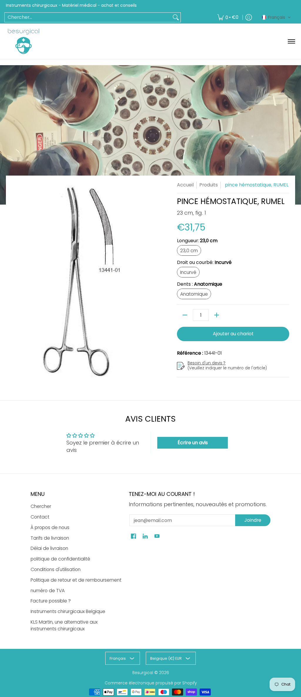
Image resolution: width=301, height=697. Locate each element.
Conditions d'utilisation (56, 569)
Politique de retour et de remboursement (76, 580)
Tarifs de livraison (50, 538)
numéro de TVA (48, 590)
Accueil (185, 184)
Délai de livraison (49, 548)
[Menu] (291, 41)
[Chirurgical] (23, 41)
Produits (208, 184)
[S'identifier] (249, 17)
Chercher (41, 506)
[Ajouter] (217, 315)
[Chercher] (175, 17)
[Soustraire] (185, 315)
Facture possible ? (51, 600)
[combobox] (88, 17)
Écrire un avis (193, 442)
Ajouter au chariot (233, 333)
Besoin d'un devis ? (206, 363)
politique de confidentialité (60, 558)
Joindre (252, 520)
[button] (276, 17)
